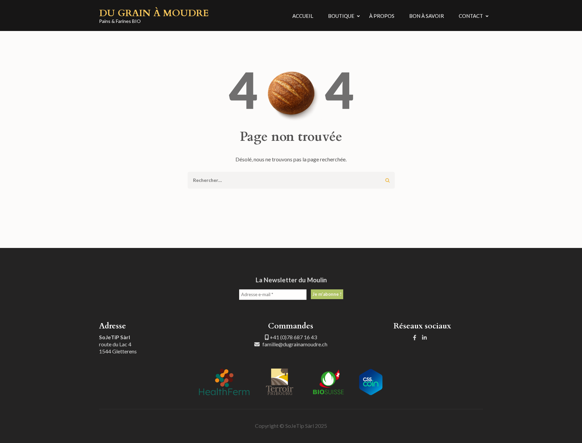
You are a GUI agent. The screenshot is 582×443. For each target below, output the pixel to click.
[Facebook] (414, 337)
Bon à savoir (426, 16)
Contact (471, 16)
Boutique (341, 16)
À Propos (381, 16)
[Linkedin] (424, 337)
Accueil (302, 16)
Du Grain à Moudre (154, 13)
